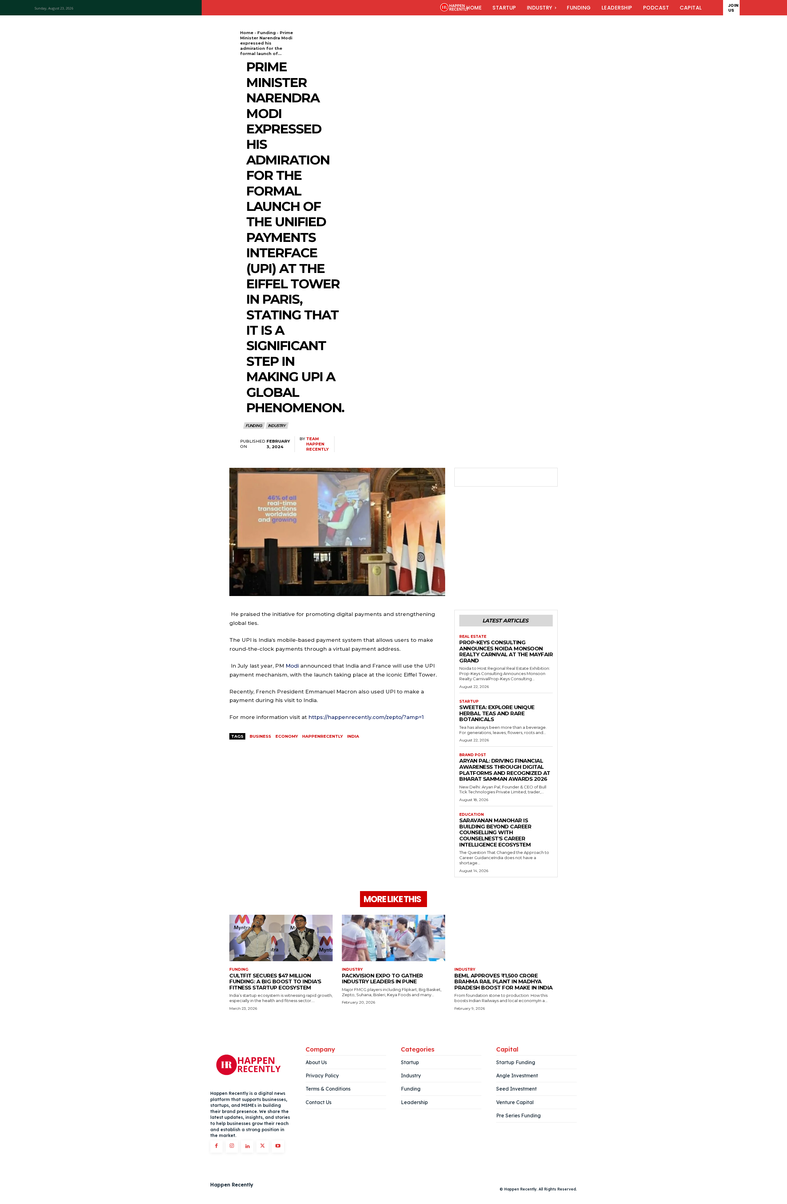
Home (246, 32)
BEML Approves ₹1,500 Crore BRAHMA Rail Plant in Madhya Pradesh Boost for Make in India (503, 982)
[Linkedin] (247, 1146)
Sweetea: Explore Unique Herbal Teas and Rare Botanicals (497, 713)
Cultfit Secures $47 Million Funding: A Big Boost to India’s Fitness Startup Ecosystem (275, 982)
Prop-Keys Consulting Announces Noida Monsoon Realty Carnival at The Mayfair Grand (506, 651)
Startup (469, 701)
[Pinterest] (494, 477)
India (353, 736)
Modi (292, 666)
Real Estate (472, 636)
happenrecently (322, 736)
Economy (286, 736)
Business (260, 736)
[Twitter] (479, 477)
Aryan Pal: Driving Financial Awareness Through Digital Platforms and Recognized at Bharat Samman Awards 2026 (504, 770)
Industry (277, 425)
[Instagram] (232, 1146)
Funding (266, 32)
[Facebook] (465, 477)
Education (471, 814)
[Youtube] (278, 1146)
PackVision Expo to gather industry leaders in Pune (382, 979)
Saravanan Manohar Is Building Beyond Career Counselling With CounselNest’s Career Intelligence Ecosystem (495, 832)
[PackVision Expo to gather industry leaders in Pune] (393, 938)
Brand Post (472, 755)
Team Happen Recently (317, 444)
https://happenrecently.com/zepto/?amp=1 (366, 717)
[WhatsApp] (508, 477)
